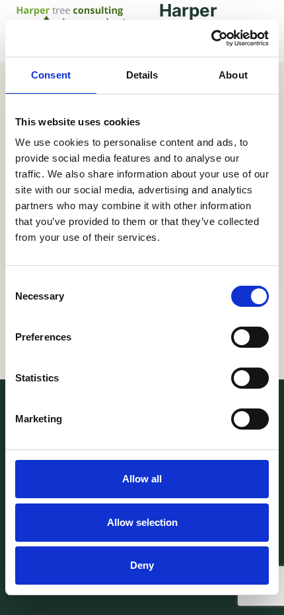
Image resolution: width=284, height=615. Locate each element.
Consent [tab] (51, 75)
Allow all (142, 478)
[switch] (250, 337)
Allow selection (142, 522)
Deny (142, 565)
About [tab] (233, 75)
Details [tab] (142, 75)
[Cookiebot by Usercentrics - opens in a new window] (211, 38)
